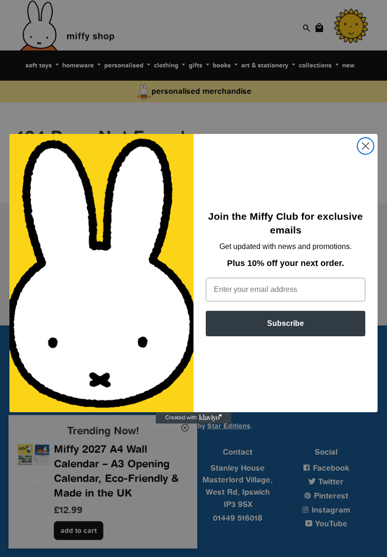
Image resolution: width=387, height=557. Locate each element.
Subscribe (285, 323)
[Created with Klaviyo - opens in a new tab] (193, 418)
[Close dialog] (365, 146)
